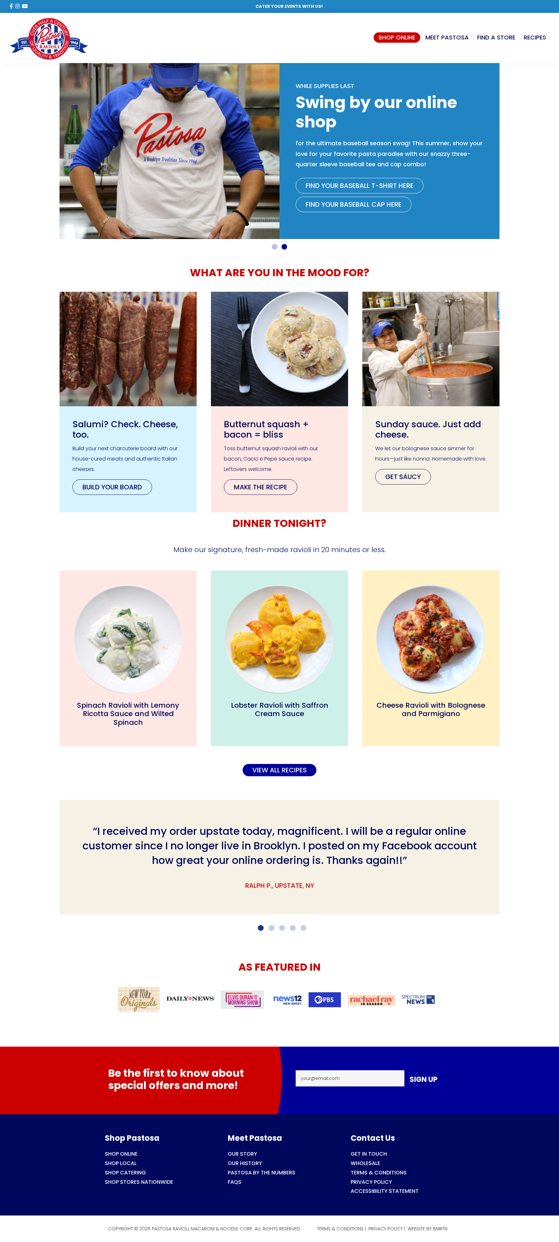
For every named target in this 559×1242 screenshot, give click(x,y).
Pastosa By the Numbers (261, 1172)
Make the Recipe (260, 487)
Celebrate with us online (348, 202)
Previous (54, 151)
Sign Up (423, 1079)
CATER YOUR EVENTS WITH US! (289, 6)
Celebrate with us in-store (352, 183)
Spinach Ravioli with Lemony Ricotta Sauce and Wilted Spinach (128, 713)
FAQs (234, 1182)
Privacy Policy (371, 1182)
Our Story (242, 1154)
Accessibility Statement (385, 1191)
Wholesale (365, 1163)
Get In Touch (369, 1154)
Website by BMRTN (427, 1229)
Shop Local (121, 1163)
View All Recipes (279, 770)
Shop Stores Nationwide (139, 1182)
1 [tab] (274, 247)
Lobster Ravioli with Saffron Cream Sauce (279, 709)
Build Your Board (112, 487)
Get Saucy (403, 476)
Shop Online (121, 1154)
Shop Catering (125, 1172)
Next (504, 151)
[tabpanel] (279, 151)
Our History (245, 1163)
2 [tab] (284, 247)
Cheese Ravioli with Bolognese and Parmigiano (431, 709)
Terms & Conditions (379, 1172)
